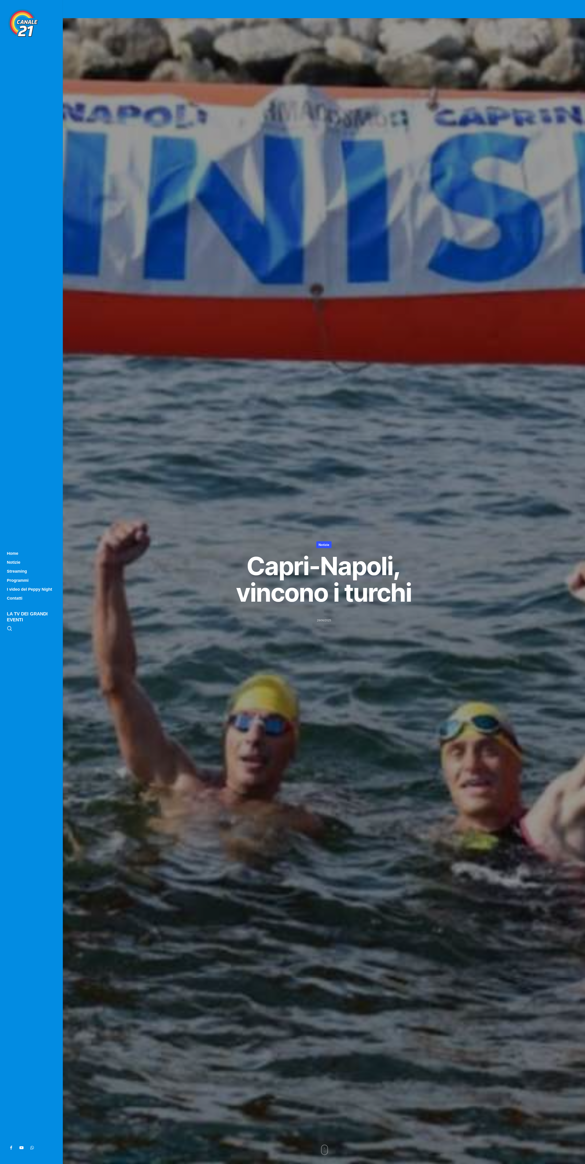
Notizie (324, 545)
